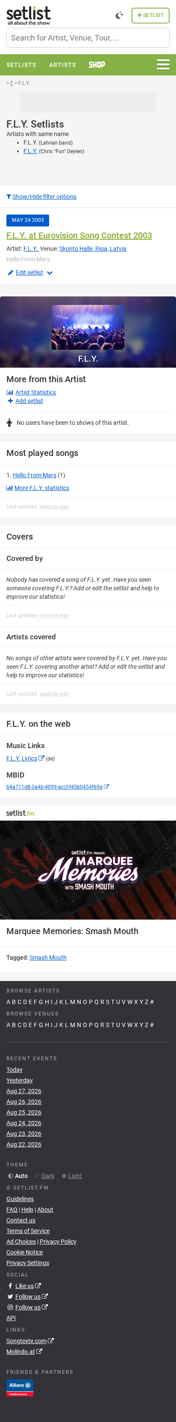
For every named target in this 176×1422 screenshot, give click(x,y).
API (11, 1318)
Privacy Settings (27, 1262)
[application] (88, 870)
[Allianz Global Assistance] (19, 1387)
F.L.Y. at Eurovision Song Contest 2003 (79, 235)
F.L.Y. (30, 151)
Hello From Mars (34, 475)
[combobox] (88, 38)
